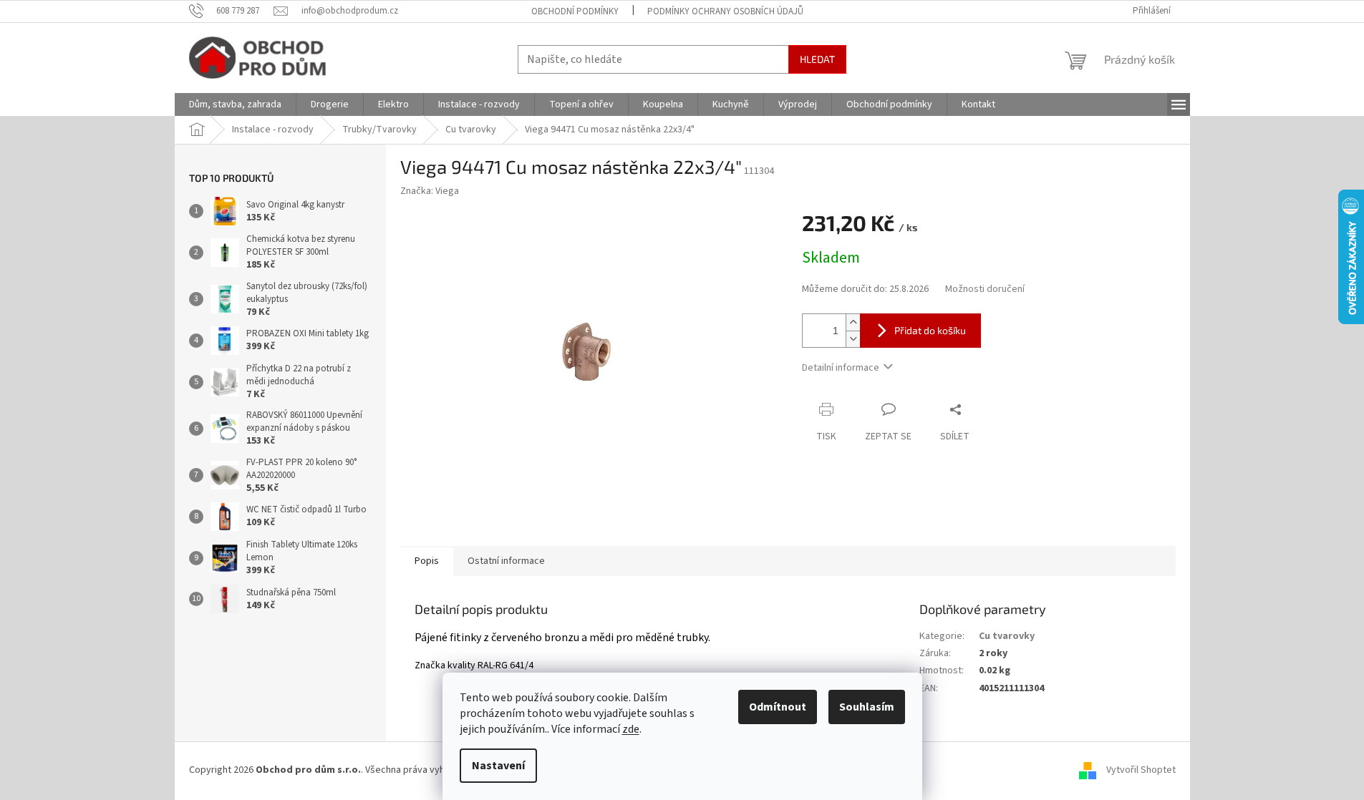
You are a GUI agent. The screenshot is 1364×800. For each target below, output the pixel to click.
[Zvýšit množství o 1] (853, 322)
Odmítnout (777, 707)
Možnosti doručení (985, 289)
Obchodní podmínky (575, 11)
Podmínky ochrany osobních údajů (725, 11)
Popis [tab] (427, 561)
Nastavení (498, 766)
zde (630, 729)
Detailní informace (840, 368)
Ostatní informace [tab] (506, 561)
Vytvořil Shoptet (1141, 771)
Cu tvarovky (1007, 636)
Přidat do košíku (930, 330)
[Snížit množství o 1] (853, 339)
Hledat (817, 59)
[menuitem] (235, 104)
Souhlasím (866, 707)
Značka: (429, 191)
